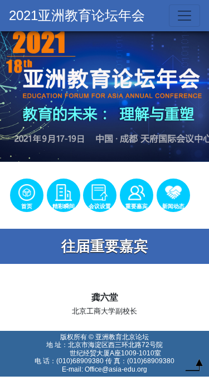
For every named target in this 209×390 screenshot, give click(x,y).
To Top (194, 368)
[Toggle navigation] (184, 15)
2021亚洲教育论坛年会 (77, 15)
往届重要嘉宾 (104, 246)
